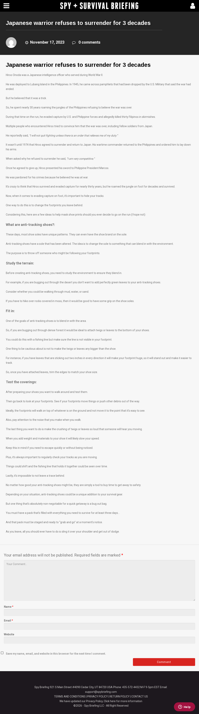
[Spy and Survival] (99, 5)
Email (8, 620)
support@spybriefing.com (101, 691)
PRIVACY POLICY (97, 696)
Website (9, 634)
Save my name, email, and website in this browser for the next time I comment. (56, 653)
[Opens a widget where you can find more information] (184, 707)
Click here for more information (123, 701)
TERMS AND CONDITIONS (69, 696)
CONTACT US (139, 696)
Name (8, 606)
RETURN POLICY (120, 696)
